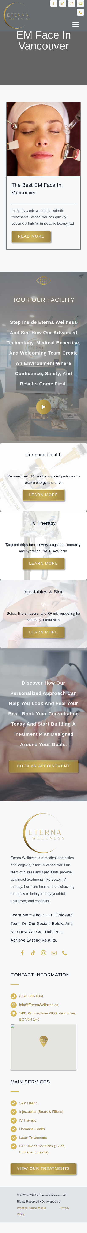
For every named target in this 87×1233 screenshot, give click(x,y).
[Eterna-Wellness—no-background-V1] (43, 814)
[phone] (80, 12)
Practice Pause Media (31, 1208)
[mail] (80, 3)
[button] (43, 1041)
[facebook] (53, 3)
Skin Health (28, 1103)
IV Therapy (28, 1120)
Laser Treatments (33, 1138)
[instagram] (71, 3)
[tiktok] (62, 3)
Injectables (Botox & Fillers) (41, 1112)
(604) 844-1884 (31, 996)
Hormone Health (32, 1129)
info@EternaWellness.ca (38, 1005)
